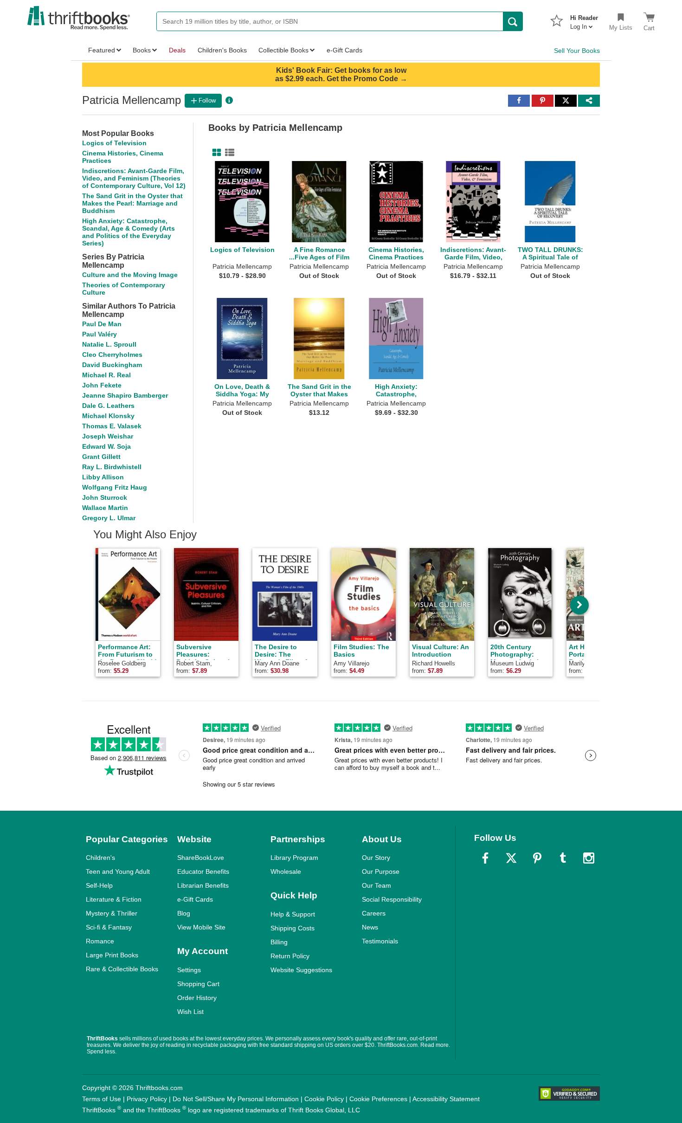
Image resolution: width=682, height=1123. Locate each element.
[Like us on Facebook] (485, 858)
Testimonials (380, 941)
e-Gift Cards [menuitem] (344, 50)
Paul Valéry (99, 334)
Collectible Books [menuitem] (283, 50)
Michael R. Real (106, 375)
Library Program (294, 857)
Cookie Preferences (378, 1099)
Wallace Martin (105, 507)
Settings (189, 970)
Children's (100, 857)
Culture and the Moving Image (130, 274)
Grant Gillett (101, 456)
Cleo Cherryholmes (112, 354)
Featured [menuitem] (101, 50)
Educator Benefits (203, 871)
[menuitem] (584, 19)
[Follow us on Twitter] (511, 858)
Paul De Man (102, 324)
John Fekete (102, 385)
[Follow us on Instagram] (589, 858)
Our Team (376, 885)
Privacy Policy (147, 1099)
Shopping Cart (198, 983)
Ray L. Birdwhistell (112, 467)
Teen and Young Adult (118, 871)
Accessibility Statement (446, 1099)
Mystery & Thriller (111, 913)
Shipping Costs (292, 928)
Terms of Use (101, 1099)
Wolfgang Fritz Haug (114, 487)
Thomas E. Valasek (112, 426)
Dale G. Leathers (108, 405)
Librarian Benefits (203, 885)
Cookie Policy (324, 1099)
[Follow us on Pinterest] (537, 858)
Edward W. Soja (106, 446)
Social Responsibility (392, 899)
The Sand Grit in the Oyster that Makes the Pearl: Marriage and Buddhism (132, 203)
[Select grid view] (214, 152)
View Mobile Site (201, 927)
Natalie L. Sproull (109, 344)
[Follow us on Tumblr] (563, 858)
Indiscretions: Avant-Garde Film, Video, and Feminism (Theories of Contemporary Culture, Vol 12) (134, 178)
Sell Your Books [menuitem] (577, 50)
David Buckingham (112, 364)
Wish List (190, 1011)
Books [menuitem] (142, 50)
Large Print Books (112, 955)
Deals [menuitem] (177, 50)
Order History (197, 997)
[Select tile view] (227, 152)
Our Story (376, 857)
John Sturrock (104, 497)
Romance (100, 941)
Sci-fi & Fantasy (109, 927)
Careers (374, 913)
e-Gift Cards (195, 899)
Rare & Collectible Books (122, 969)
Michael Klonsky (108, 416)
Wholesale (285, 871)
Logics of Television (114, 143)
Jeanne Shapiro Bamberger (125, 395)
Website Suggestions (301, 970)
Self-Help (99, 885)
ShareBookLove (200, 857)
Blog (183, 913)
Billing (279, 942)
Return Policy (289, 956)
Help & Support (292, 914)
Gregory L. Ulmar (108, 518)
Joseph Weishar (107, 436)
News (370, 927)
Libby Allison (103, 477)
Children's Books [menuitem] (222, 50)
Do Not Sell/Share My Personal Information (236, 1099)
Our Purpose (380, 871)
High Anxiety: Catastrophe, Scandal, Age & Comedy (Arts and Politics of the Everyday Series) (128, 232)
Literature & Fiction (114, 899)
